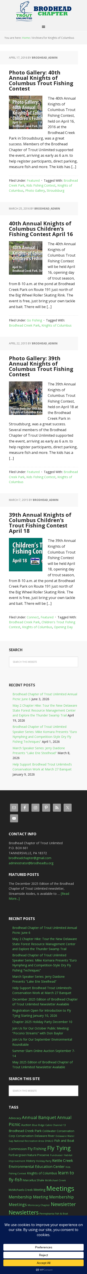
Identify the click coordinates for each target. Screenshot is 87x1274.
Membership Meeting (28, 1197)
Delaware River (45, 1136)
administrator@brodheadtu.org (31, 863)
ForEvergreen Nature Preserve (29, 1155)
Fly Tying (59, 1148)
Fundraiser (56, 1155)
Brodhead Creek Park (24, 325)
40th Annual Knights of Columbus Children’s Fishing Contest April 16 (41, 229)
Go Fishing (34, 320)
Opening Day (63, 627)
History (30, 1161)
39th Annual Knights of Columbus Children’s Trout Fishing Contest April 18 (40, 522)
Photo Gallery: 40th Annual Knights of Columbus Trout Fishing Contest (41, 80)
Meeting (39, 1190)
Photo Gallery (35, 190)
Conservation (25, 1136)
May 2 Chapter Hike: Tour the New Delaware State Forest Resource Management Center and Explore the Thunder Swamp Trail (44, 710)
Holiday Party (43, 1161)
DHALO (49, 1140)
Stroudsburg (55, 190)
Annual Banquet (39, 1117)
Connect (33, 617)
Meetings (60, 1188)
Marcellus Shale (33, 1180)
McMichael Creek (55, 1180)
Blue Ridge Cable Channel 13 (49, 1125)
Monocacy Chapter (39, 1205)
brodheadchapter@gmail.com (30, 858)
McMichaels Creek (21, 1190)
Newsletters (24, 1212)
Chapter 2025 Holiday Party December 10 (42, 1022)
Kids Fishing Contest (41, 185)
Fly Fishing (37, 1148)
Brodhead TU (43, 11)
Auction (26, 1125)
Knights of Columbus (56, 325)
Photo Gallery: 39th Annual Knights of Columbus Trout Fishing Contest (41, 366)
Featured (33, 180)
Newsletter (63, 1204)
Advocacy (15, 1118)
